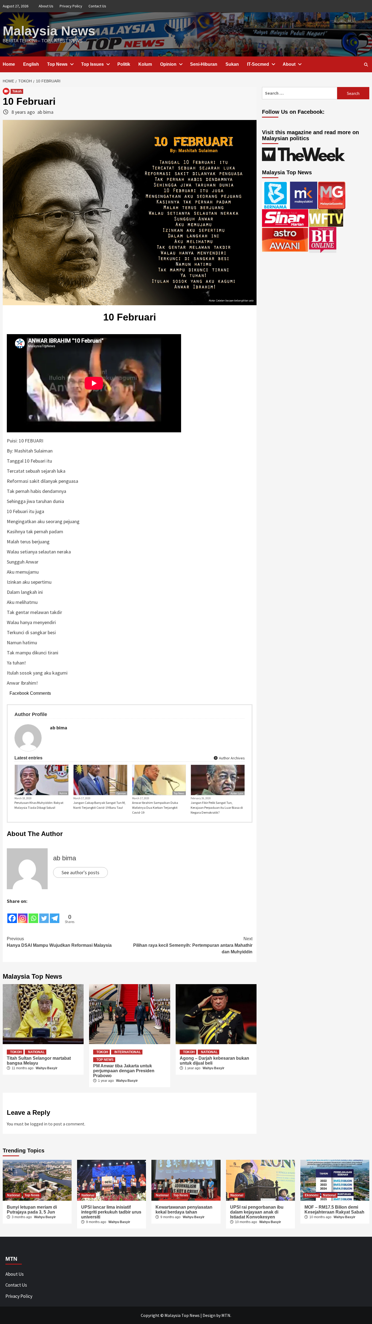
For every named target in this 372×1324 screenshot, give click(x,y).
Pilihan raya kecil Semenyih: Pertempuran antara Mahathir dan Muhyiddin (192, 945)
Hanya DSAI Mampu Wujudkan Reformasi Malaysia (59, 942)
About (289, 64)
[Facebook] (12, 914)
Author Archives (231, 758)
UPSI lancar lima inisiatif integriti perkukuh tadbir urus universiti (111, 1212)
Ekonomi (311, 1195)
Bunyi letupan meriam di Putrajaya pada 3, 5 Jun (32, 1209)
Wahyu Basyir (46, 1068)
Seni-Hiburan (203, 64)
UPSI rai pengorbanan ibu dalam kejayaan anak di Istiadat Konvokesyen (256, 1212)
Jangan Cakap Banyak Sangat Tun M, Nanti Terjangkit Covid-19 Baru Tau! (99, 805)
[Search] (365, 64)
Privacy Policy (71, 6)
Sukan (232, 64)
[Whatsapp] (33, 914)
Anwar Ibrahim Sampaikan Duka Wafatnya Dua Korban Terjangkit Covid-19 (155, 807)
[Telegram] (54, 914)
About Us (46, 6)
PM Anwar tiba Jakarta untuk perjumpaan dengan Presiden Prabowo (123, 1071)
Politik (123, 64)
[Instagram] (23, 914)
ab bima (45, 112)
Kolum (145, 64)
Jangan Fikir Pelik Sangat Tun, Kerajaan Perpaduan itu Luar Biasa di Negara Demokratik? (217, 807)
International (127, 1052)
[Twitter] (44, 914)
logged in (38, 1124)
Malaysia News (49, 31)
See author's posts (80, 872)
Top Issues (92, 64)
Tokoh (17, 91)
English (31, 64)
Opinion (168, 64)
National (36, 1052)
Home (9, 64)
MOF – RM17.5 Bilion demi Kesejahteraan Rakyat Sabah (334, 1209)
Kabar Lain (237, 793)
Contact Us (97, 6)
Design (209, 1315)
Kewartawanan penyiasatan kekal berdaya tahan (183, 1209)
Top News (57, 64)
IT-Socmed (258, 64)
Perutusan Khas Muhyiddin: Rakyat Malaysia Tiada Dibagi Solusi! (38, 805)
